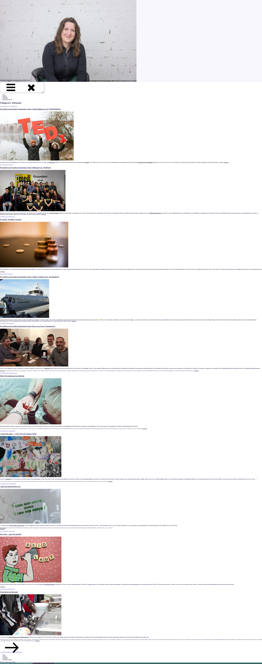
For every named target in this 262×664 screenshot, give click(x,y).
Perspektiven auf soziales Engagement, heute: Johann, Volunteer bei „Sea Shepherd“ (29, 277)
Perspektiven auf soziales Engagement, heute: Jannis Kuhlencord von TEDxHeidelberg (30, 109)
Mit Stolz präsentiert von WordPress (7, 661)
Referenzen (5, 97)
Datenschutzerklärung (7, 99)
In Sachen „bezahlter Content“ (11, 219)
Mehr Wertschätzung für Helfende (12, 376)
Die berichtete (54, 213)
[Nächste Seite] (12, 652)
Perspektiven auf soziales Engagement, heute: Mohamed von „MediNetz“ (25, 168)
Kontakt (4, 95)
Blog (4, 94)
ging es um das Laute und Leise (17, 525)
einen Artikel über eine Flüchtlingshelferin (18, 637)
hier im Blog (51, 162)
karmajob (8, 479)
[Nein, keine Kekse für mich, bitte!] (54, 663)
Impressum (5, 98)
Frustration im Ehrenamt (9, 592)
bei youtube (86, 162)
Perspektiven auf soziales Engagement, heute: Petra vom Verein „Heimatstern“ (27, 326)
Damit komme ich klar (37, 663)
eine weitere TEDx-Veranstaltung (145, 162)
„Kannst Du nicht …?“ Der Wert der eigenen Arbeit (18, 434)
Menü (42, 92)
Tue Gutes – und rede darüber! (11, 534)
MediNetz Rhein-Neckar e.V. (156, 213)
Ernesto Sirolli (3, 527)
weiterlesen (226, 162)
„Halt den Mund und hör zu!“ (10, 486)
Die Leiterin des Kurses (49, 584)
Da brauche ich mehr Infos (48, 663)
